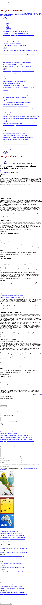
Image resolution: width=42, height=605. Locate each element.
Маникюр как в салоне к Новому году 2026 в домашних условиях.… (13, 297)
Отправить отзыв (13, 421)
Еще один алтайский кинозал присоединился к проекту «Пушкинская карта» (17, 60)
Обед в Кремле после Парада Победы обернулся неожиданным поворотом (14, 559)
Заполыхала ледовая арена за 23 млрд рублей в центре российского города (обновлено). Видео (18, 427)
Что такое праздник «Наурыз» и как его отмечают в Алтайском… (12, 539)
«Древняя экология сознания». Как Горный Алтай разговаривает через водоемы (18, 145)
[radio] (22, 400)
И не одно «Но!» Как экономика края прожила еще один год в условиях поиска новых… (19, 114)
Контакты (4, 3)
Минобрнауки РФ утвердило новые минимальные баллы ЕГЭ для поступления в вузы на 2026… (21, 128)
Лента (4, 4)
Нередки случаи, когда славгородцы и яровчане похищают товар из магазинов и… (18, 35)
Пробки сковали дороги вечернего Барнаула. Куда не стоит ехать (15, 133)
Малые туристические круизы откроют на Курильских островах (12, 556)
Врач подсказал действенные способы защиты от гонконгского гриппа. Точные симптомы (19, 55)
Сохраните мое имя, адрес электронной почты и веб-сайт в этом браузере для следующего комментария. (21, 464)
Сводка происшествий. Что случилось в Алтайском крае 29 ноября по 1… (14, 552)
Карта (4, 5)
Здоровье (7, 23)
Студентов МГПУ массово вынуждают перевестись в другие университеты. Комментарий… (20, 125)
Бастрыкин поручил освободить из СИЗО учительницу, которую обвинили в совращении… (20, 91)
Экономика (7, 27)
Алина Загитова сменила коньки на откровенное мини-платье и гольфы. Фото (17, 102)
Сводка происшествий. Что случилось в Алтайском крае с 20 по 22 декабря (17, 95)
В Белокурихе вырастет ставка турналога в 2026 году (10, 531)
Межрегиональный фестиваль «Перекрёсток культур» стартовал (12, 567)
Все (6, 19)
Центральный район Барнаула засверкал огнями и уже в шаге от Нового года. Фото (18, 71)
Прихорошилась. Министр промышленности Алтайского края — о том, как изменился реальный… (21, 116)
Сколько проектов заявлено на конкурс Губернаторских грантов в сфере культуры (18, 39)
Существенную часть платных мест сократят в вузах (12, 123)
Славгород (5, 18)
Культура (7, 24)
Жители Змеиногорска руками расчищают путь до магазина (11, 563)
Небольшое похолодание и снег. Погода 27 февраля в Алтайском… (12, 537)
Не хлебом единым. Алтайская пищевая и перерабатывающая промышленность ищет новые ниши (21, 112)
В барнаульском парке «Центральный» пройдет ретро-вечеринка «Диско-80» (14, 571)
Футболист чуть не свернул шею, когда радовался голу (13, 104)
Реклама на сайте (6, 7)
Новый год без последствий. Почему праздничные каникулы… (12, 295)
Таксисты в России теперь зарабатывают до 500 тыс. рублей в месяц (15, 139)
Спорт (6, 21)
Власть (6, 22)
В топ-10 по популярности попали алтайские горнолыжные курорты (15, 144)
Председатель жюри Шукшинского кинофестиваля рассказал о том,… (13, 594)
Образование (8, 28)
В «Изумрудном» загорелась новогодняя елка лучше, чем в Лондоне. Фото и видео (18, 76)
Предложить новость (6, 6)
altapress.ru (40, 394)
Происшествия (8, 29)
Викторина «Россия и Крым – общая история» (9, 584)
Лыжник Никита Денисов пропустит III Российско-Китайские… (12, 535)
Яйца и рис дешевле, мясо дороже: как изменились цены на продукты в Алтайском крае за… (20, 118)
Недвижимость (5, 152)
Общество (7, 25)
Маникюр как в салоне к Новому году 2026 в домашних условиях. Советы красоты (18, 52)
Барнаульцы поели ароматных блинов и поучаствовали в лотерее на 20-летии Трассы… (19, 108)
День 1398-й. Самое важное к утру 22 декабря (11, 83)
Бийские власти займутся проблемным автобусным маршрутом (12, 588)
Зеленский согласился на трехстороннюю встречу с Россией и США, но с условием (18, 87)
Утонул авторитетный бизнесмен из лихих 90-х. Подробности (14, 97)
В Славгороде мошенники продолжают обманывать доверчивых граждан (16, 31)
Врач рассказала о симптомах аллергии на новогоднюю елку (11, 542)
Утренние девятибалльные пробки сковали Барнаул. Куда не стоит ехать (16, 135)
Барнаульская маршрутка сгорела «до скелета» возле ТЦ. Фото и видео (16, 93)
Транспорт (5, 131)
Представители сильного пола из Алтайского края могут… (11, 586)
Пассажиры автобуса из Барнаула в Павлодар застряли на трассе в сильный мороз (18, 137)
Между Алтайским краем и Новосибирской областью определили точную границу (18, 41)
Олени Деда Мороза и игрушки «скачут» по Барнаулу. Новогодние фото (16, 74)
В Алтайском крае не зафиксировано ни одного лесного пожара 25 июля (14, 548)
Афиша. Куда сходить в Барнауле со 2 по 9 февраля (12, 64)
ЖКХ (6, 20)
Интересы (4, 153)
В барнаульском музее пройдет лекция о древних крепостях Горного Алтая (17, 66)
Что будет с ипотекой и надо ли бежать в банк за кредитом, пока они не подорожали (16, 431)
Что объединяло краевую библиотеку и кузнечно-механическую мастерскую (17, 62)
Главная (4, 17)
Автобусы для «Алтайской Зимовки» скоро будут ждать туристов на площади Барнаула (19, 149)
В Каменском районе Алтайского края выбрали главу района (14, 85)
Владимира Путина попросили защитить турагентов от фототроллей (15, 147)
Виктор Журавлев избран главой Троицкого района (12, 43)
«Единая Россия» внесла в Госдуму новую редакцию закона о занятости (16, 45)
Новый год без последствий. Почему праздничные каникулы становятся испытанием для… (20, 50)
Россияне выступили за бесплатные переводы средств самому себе (15, 33)
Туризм (4, 142)
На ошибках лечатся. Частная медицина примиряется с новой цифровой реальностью (19, 54)
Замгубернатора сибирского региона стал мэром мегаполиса (14, 81)
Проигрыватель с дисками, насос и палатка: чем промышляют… (12, 592)
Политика (7, 26)
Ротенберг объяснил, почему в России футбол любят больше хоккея (15, 106)
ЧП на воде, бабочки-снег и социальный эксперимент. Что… (11, 533)
